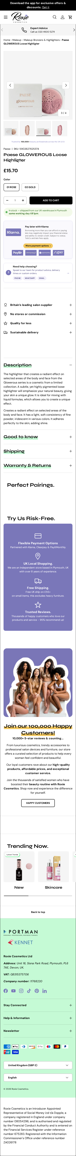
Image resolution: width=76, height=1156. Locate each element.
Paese (7, 148)
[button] (70, 17)
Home (7, 40)
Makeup (16, 40)
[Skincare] (53, 867)
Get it (45, 7)
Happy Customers (38, 803)
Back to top (38, 912)
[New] (19, 867)
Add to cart (51, 200)
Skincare (53, 887)
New (19, 887)
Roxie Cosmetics (20, 1089)
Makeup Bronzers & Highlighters (42, 40)
